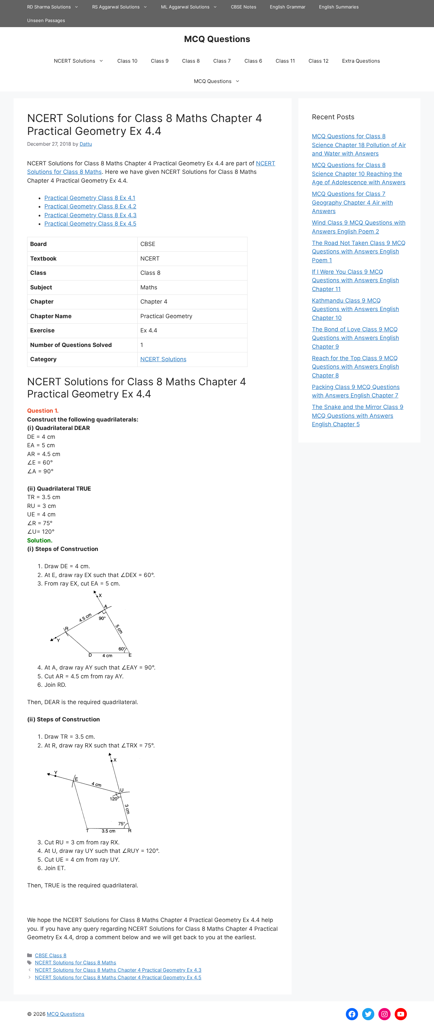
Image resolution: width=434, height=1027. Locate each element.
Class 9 (160, 61)
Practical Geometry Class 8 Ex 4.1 (89, 197)
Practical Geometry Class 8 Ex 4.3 (90, 215)
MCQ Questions (217, 39)
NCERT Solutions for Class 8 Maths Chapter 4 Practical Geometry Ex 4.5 (118, 977)
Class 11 (285, 61)
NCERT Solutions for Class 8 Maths (75, 962)
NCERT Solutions (74, 61)
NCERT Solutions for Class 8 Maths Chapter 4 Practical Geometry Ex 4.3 (118, 970)
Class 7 (222, 61)
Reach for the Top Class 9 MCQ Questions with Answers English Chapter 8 (355, 367)
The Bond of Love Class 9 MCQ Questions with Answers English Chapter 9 (355, 338)
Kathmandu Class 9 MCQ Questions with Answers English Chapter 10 (355, 309)
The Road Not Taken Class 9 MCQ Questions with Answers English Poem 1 (359, 252)
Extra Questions (361, 61)
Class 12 (319, 61)
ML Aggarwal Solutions (185, 6)
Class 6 (253, 61)
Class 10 (127, 61)
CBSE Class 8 (50, 955)
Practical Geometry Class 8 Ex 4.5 (90, 223)
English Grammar (287, 6)
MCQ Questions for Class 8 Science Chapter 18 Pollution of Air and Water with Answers (359, 145)
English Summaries (339, 6)
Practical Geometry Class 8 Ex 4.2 (90, 206)
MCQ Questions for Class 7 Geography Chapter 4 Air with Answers (352, 202)
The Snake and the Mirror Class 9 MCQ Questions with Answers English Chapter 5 (357, 416)
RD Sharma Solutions (49, 6)
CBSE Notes (243, 6)
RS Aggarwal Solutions (116, 6)
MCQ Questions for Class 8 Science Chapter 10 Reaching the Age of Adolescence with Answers (359, 174)
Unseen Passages (46, 20)
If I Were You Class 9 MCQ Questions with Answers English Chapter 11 (355, 280)
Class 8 (191, 61)
